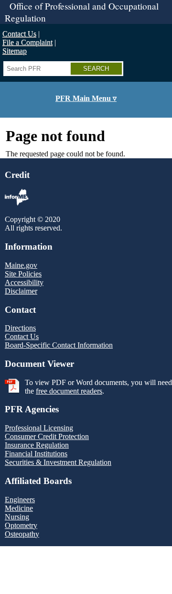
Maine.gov (21, 265)
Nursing (17, 517)
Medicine (19, 508)
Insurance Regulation (37, 445)
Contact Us (19, 34)
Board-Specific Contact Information (59, 345)
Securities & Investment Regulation (58, 462)
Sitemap (14, 51)
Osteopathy (22, 534)
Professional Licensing (39, 428)
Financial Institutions (36, 454)
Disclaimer (21, 291)
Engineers (20, 499)
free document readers (69, 391)
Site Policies (23, 274)
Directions (20, 328)
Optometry (21, 525)
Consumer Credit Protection (47, 436)
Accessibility (24, 282)
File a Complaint (27, 42)
